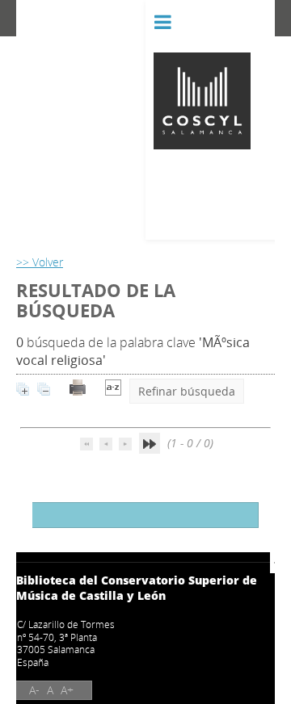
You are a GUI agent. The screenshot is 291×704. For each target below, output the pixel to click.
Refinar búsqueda (186, 391)
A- (34, 690)
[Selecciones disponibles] (113, 391)
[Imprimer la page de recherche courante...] (78, 391)
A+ (67, 690)
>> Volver (39, 262)
